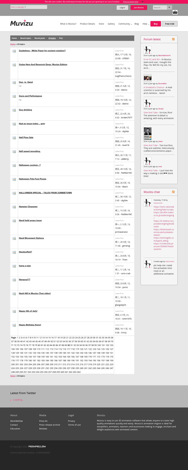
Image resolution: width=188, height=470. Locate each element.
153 (17, 356)
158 (38, 356)
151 (111, 352)
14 (46, 337)
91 (71, 345)
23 (73, 337)
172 (98, 356)
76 (27, 345)
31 (97, 337)
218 (90, 364)
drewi (160, 141)
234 (56, 368)
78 (33, 345)
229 (34, 368)
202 (21, 364)
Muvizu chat (152, 192)
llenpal (160, 109)
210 (56, 364)
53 (60, 341)
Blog (137, 23)
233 (51, 368)
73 (18, 345)
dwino (124, 89)
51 (54, 341)
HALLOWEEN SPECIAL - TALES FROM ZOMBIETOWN (45, 193)
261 (66, 372)
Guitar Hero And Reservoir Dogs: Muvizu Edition (43, 64)
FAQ (61, 38)
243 (94, 368)
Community (124, 23)
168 (81, 356)
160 (47, 356)
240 (81, 368)
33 (103, 337)
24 (76, 337)
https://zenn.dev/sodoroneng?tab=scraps (164, 208)
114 (56, 349)
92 (75, 345)
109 (34, 349)
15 (49, 337)
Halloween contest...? (30, 165)
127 (111, 349)
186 (56, 360)
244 (98, 368)
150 (107, 352)
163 (60, 356)
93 (78, 345)
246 (107, 368)
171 (94, 356)
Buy (156, 23)
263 (74, 372)
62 (88, 341)
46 (39, 341)
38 (15, 341)
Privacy (71, 421)
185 (51, 360)
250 (21, 372)
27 (85, 337)
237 (68, 368)
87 (60, 345)
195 (94, 360)
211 (60, 364)
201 (17, 364)
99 (95, 345)
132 (30, 352)
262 (70, 372)
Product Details (87, 23)
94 (80, 345)
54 (64, 341)
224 (13, 368)
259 (58, 372)
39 (18, 341)
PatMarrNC (126, 172)
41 (24, 341)
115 (60, 349)
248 (13, 372)
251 (25, 372)
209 (51, 364)
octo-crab (125, 273)
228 (30, 368)
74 (21, 345)
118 (73, 349)
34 (106, 337)
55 (67, 341)
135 (43, 352)
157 (34, 356)
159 (43, 356)
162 (56, 356)
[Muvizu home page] (21, 22)
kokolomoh (158, 203)
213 (68, 364)
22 (70, 337)
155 (26, 356)
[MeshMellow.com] (37, 446)
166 (73, 356)
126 (107, 349)
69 (109, 341)
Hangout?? (24, 279)
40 (21, 341)
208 (47, 364)
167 (77, 356)
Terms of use (74, 424)
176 (13, 360)
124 (98, 349)
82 (45, 345)
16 (52, 337)
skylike (125, 131)
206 (38, 364)
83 (48, 345)
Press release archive (49, 424)
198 (107, 360)
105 (17, 349)
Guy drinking (25, 110)
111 (43, 349)
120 (81, 349)
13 (43, 337)
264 (78, 372)
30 (94, 337)
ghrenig (126, 245)
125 (103, 349)
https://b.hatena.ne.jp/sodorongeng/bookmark (164, 223)
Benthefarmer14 (164, 55)
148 (98, 352)
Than (124, 259)
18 (58, 337)
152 (13, 356)
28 (88, 337)
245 (103, 368)
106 (21, 349)
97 (89, 345)
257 (50, 372)
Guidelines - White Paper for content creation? (42, 50)
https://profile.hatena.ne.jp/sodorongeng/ (164, 215)
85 (54, 345)
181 (34, 360)
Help (145, 23)
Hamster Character (28, 206)
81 (42, 345)
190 (73, 360)
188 (64, 360)
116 (64, 349)
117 (68, 349)
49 (48, 341)
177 (17, 360)
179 (26, 360)
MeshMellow (16, 421)
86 (57, 345)
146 (90, 352)
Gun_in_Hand (26, 82)
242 (90, 368)
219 (94, 364)
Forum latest (152, 39)
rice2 (160, 166)
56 (70, 341)
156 (30, 356)
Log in (122, 7)
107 (26, 349)
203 (26, 364)
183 (43, 360)
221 (103, 364)
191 (77, 360)
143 (77, 352)
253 (33, 372)
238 (73, 368)
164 (64, 356)
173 (103, 356)
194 (90, 360)
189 (68, 360)
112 (47, 349)
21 (67, 337)
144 (81, 352)
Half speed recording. (30, 151)
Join (139, 7)
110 (38, 349)
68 (106, 341)
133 (34, 352)
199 (111, 360)
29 (91, 337)
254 (37, 372)
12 (40, 337)
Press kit (43, 421)
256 (46, 372)
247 (111, 368)
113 (51, 349)
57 (73, 341)
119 (77, 349)
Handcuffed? (25, 252)
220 (98, 364)
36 (112, 337)
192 (81, 360)
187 (60, 360)
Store (101, 23)
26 (82, 337)
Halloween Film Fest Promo (32, 179)
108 (30, 349)
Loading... (18, 399)
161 (51, 356)
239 (77, 368)
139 (60, 352)
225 (17, 368)
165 (68, 356)
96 (86, 345)
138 (56, 352)
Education (15, 428)
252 (29, 372)
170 (90, 356)
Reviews (43, 428)
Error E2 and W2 (152, 59)
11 (37, 337)
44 (33, 341)
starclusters (170, 261)
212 (64, 364)
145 (86, 352)
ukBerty (125, 159)
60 (82, 341)
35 (109, 337)
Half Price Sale (26, 137)
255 (41, 372)
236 (64, 368)
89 (66, 345)
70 (112, 341)
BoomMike (162, 84)
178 (21, 360)
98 (92, 345)
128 (13, 352)
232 (47, 368)
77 (30, 345)
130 (21, 352)
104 (13, 349)
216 (81, 364)
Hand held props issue (30, 220)
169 (86, 356)
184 (47, 360)
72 (15, 345)
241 (86, 368)
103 (111, 345)
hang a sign (25, 265)
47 (42, 341)
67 (103, 341)
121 (86, 349)
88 (63, 345)
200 (13, 364)
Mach (125, 186)
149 (103, 352)
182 (38, 360)
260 (62, 372)
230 (38, 368)
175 (111, 356)
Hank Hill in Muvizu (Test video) (35, 293)
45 (36, 341)
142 (73, 352)
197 (103, 360)
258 (54, 372)
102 (107, 345)
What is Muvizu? (68, 23)
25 (79, 337)
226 (21, 368)
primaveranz (121, 232)
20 (64, 337)
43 (30, 341)
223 (111, 364)
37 (12, 341)
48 (45, 341)
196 (98, 360)
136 (47, 352)
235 (60, 368)
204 (30, 364)
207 (43, 364)
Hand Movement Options (31, 238)
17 (55, 337)
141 (68, 352)
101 (103, 345)
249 (17, 372)
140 (64, 352)
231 (43, 368)
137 (51, 352)
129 (17, 352)
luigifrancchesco (123, 76)
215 (77, 364)
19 (61, 337)
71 (12, 345)
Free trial (169, 23)
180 (30, 360)
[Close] (142, 2)
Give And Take (151, 112)
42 (27, 341)
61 (85, 341)
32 (100, 337)
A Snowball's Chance (154, 87)
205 (34, 364)
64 (94, 341)
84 (51, 345)
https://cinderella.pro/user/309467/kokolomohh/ (163, 246)
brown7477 (126, 117)
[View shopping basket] (175, 12)
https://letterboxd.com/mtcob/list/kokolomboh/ (164, 232)
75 (24, 345)
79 (36, 345)
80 (39, 345)
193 (86, 360)
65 (97, 341)
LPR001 (125, 58)
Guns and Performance (30, 96)
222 (107, 364)
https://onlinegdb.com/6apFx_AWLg (164, 239)
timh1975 (127, 318)
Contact (14, 424)
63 (91, 341)
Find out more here (130, 2)
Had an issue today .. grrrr (32, 123)
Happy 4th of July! (28, 311)
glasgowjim (120, 304)
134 (38, 352)
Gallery (111, 23)
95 (83, 345)
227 (26, 368)
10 (34, 337)
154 (21, 356)
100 (99, 345)
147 (94, 352)
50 (52, 341)
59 (79, 341)
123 (94, 349)
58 (76, 341)
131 (26, 352)
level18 (125, 145)
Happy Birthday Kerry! (30, 325)
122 (90, 349)
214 (73, 364)
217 (86, 364)
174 (107, 356)
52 (58, 341)
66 (100, 341)
